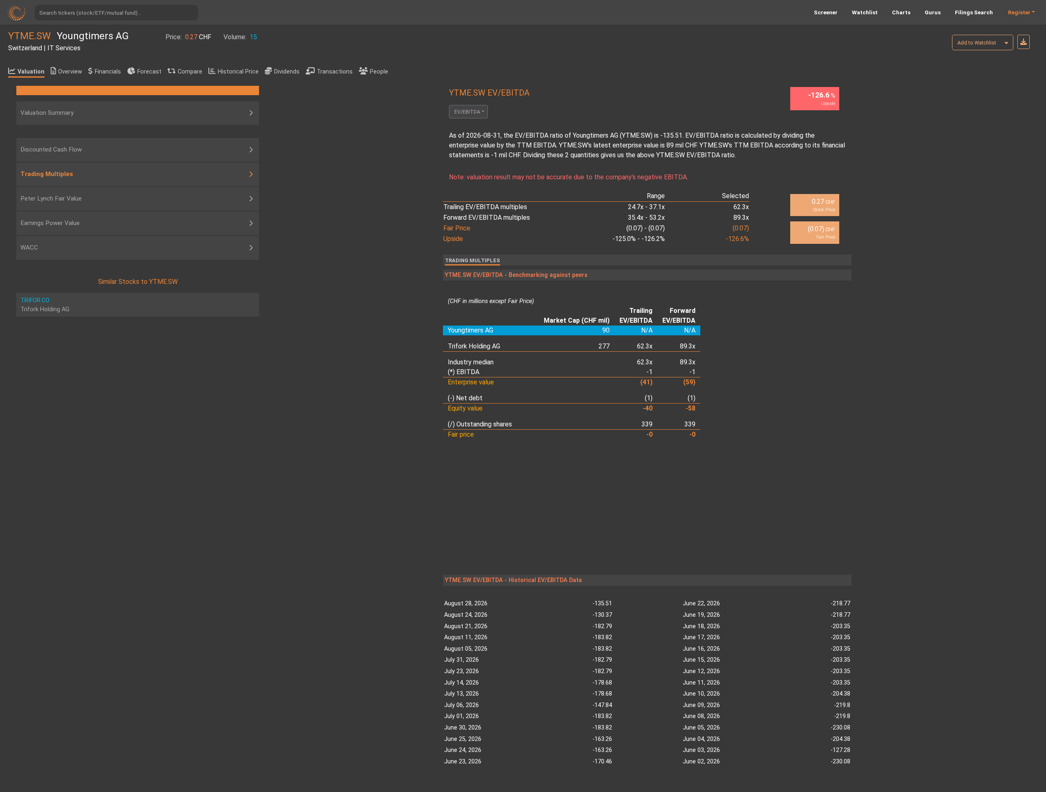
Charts (901, 12)
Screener (826, 12)
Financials (108, 71)
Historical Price (238, 71)
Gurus (933, 12)
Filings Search (974, 12)
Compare (190, 71)
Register (1019, 12)
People (379, 71)
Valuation (31, 71)
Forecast (149, 71)
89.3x (687, 346)
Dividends (286, 71)
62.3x (645, 346)
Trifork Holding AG (474, 346)
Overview (70, 71)
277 (604, 346)
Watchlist (865, 12)
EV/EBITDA (467, 112)
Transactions (335, 71)
